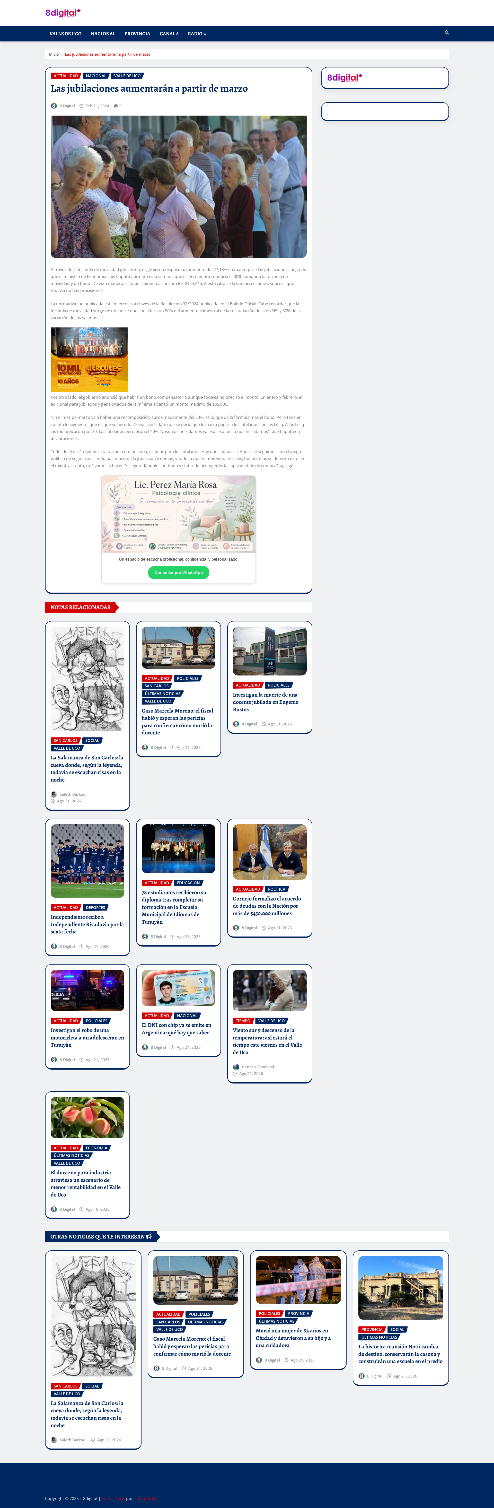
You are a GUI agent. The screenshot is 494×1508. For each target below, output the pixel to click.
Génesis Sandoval (258, 1066)
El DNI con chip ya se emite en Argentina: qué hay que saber (176, 1028)
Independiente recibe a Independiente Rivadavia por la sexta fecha (87, 924)
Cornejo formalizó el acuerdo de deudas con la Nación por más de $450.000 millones (267, 906)
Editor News (113, 1498)
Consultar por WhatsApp (178, 572)
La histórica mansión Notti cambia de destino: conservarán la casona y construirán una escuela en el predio (400, 1354)
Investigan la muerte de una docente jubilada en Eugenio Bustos (265, 702)
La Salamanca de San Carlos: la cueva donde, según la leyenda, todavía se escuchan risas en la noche (87, 769)
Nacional (103, 33)
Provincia (137, 33)
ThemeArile (145, 1498)
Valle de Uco (66, 33)
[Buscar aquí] (447, 32)
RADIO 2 (197, 33)
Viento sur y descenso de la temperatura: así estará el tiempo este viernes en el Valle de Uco (267, 1041)
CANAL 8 (169, 33)
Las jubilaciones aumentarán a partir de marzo (108, 54)
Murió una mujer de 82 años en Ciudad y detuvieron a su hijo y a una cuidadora (293, 1338)
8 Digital (67, 105)
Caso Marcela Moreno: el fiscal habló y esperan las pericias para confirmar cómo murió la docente (177, 722)
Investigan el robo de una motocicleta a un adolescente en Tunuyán (87, 1037)
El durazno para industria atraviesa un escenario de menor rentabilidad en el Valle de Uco (86, 1184)
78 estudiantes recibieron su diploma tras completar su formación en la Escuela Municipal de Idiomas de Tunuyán (174, 907)
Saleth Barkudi (73, 794)
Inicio (54, 54)
